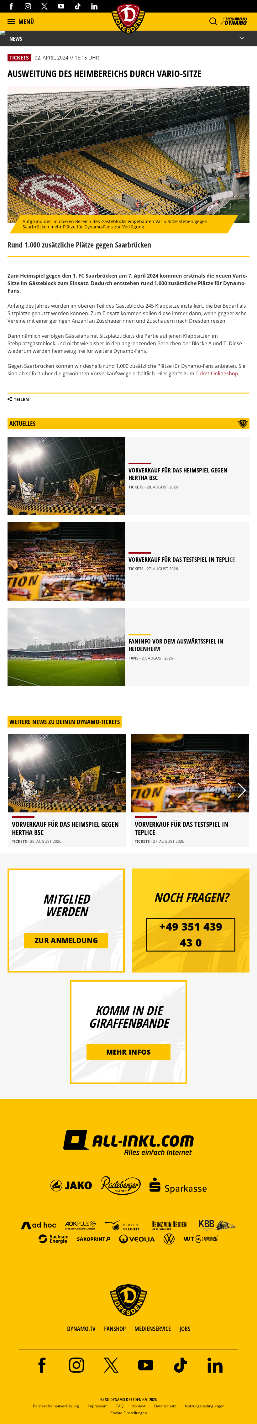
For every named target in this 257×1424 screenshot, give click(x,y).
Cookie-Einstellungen (128, 1413)
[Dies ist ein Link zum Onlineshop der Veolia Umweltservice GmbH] (137, 1238)
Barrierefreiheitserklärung (56, 1406)
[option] (67, 790)
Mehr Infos (128, 1051)
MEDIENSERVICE (152, 1328)
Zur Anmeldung (66, 940)
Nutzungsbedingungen (204, 1406)
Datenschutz (165, 1406)
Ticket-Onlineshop (217, 373)
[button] (213, 21)
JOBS (185, 1328)
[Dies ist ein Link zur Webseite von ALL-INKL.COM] (128, 1142)
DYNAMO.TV (81, 1328)
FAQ (119, 1406)
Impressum (98, 1406)
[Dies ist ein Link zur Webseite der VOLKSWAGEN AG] (169, 1238)
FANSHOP (115, 1328)
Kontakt (138, 1406)
